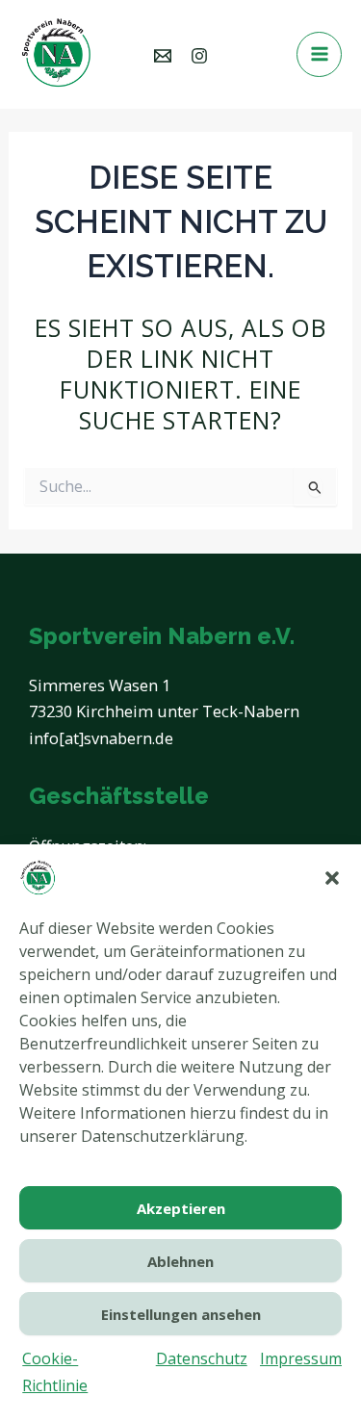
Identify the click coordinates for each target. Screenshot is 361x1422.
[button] (332, 878)
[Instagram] (199, 56)
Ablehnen (180, 1261)
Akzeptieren (181, 1208)
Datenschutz (201, 1358)
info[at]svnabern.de (101, 738)
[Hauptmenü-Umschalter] (319, 54)
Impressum (301, 1358)
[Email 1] (162, 56)
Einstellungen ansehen (181, 1314)
